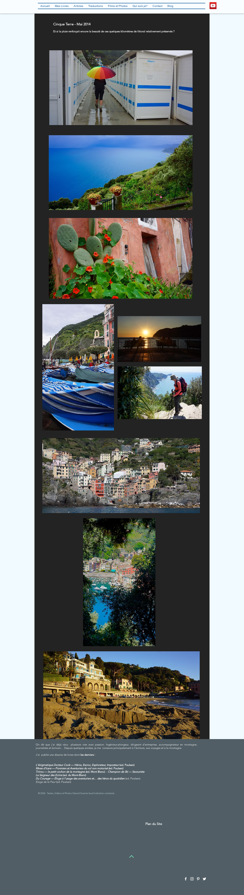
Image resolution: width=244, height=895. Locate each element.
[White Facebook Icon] (185, 879)
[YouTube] (213, 5)
